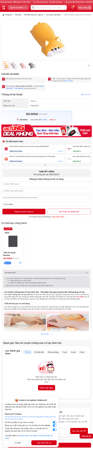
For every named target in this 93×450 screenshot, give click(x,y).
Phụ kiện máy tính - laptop (33, 15)
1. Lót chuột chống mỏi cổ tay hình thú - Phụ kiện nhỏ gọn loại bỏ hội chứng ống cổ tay (35, 278)
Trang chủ (8, 15)
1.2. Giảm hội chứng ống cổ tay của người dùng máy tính (27, 283)
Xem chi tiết (68, 81)
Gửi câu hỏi (77, 431)
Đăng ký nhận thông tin (24, 212)
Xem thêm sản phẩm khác (69, 212)
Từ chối (18, 443)
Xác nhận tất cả (44, 443)
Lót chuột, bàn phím (53, 15)
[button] (90, 40)
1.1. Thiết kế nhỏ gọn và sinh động (19, 280)
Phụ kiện (18, 15)
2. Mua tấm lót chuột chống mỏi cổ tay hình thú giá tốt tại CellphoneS (29, 285)
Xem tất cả (85, 94)
